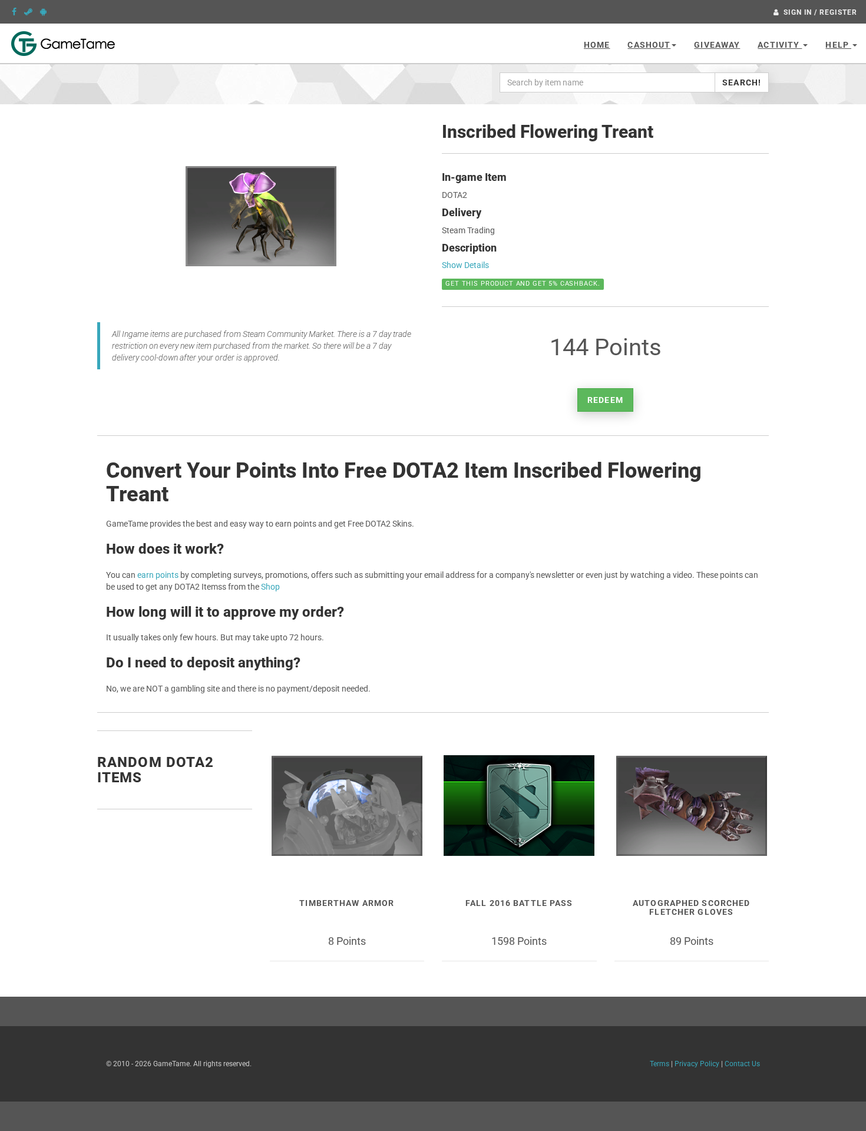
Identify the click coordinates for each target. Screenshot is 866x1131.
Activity (780, 44)
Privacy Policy (697, 1064)
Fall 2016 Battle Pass (519, 903)
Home (597, 44)
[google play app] (43, 11)
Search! (741, 82)
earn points (158, 575)
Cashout (648, 44)
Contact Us (742, 1064)
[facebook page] (14, 11)
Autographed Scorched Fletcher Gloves (691, 907)
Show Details (465, 265)
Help (838, 44)
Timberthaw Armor (346, 903)
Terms (659, 1064)
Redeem (605, 400)
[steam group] (28, 11)
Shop (270, 586)
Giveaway (717, 44)
